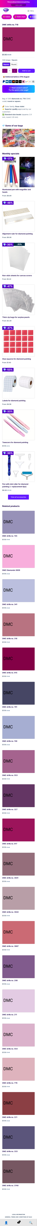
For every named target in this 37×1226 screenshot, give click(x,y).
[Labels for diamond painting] (18, 383)
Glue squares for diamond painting (16, 359)
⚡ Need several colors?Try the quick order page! (18, 89)
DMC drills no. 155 (9, 536)
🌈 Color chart (20, 17)
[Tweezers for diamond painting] (18, 425)
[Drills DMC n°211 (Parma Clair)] (18, 1000)
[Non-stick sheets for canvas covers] (18, 258)
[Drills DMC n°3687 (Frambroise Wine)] (18, 932)
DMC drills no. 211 (9, 1015)
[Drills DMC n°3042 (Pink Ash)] (18, 898)
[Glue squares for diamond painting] (18, 341)
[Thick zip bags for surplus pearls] (18, 299)
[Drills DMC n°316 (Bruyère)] (18, 624)
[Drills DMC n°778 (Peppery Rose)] (18, 1069)
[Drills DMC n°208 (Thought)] (18, 966)
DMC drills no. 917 (9, 844)
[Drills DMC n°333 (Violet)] (18, 1137)
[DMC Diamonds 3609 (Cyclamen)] (18, 556)
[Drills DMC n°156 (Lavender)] (18, 727)
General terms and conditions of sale (18, 1217)
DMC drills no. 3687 (10, 946)
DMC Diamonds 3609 (11, 570)
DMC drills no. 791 (9, 707)
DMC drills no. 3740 (10, 1186)
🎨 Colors (6, 17)
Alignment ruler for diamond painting (17, 234)
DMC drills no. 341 (9, 604)
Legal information (18, 1214)
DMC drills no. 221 (9, 1117)
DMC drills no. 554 (10, 1049)
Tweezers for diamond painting (15, 442)
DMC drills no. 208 (10, 980)
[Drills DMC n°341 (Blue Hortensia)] (18, 590)
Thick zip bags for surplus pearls (15, 317)
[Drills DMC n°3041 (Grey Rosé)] (18, 864)
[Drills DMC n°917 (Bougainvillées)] (18, 829)
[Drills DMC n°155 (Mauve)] (18, 522)
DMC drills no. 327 (9, 809)
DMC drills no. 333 (10, 1151)
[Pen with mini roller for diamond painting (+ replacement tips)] (18, 466)
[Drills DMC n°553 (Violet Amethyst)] (18, 761)
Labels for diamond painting (13, 401)
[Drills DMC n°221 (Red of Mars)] (18, 1103)
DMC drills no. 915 (9, 673)
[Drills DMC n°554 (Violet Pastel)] (18, 1035)
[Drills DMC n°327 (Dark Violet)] (18, 795)
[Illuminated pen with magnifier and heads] (18, 172)
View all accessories (18, 497)
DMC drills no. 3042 (10, 912)
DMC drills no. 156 (9, 741)
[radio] (6, 64)
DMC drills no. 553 (10, 775)
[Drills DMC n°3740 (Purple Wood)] (18, 1171)
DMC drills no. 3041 (10, 878)
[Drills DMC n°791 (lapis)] (18, 693)
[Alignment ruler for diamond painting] (18, 216)
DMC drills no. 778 (9, 1083)
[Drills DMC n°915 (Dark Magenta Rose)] (18, 658)
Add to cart (26, 71)
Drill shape (6, 60)
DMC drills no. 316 (9, 639)
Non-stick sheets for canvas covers (17, 276)
